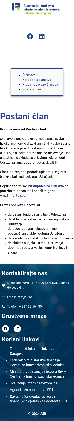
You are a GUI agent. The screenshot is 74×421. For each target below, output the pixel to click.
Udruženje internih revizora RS (33, 383)
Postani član (31, 89)
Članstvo (29, 75)
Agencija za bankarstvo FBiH (32, 390)
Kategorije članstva (36, 80)
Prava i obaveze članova (40, 84)
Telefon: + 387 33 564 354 (25, 306)
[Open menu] (36, 24)
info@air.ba (17, 195)
